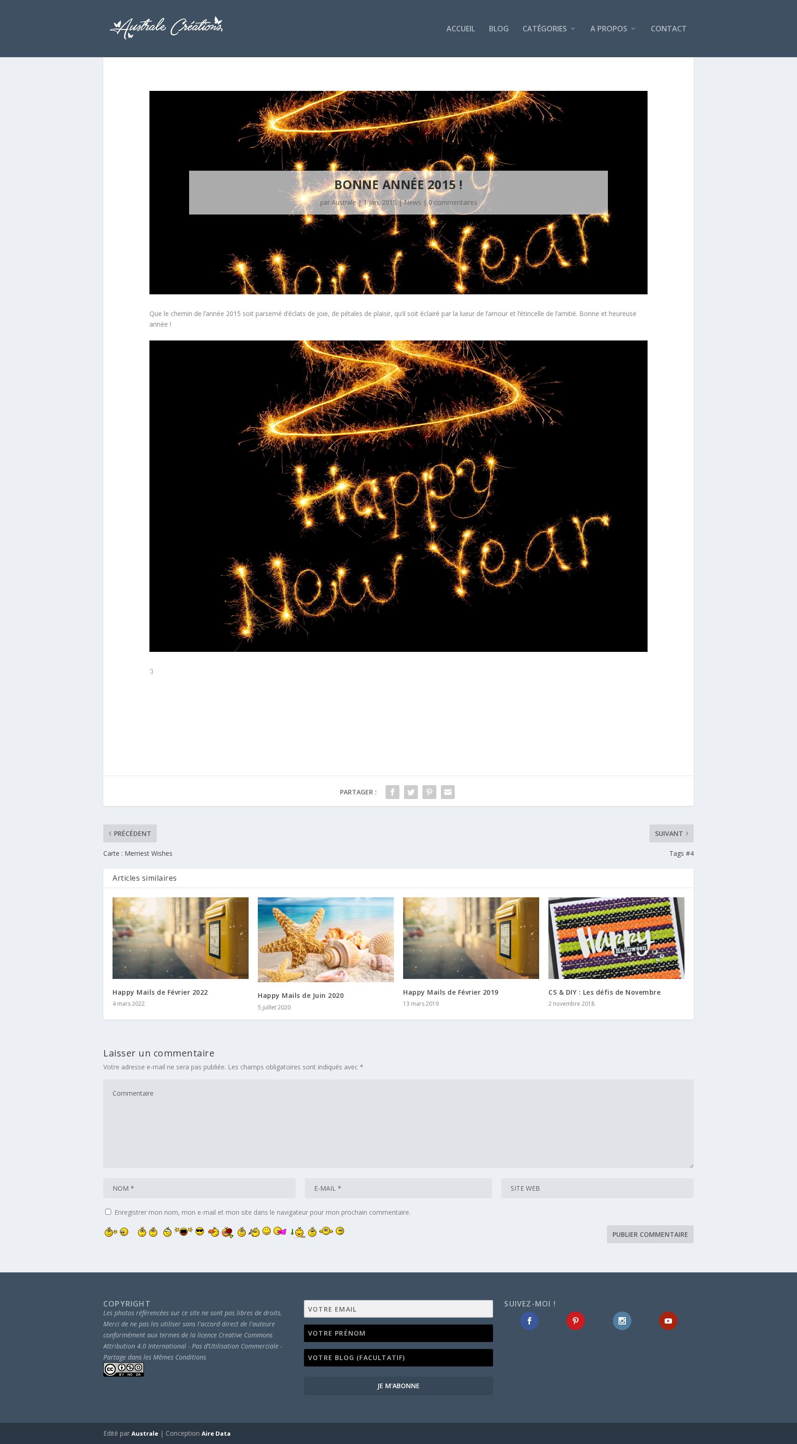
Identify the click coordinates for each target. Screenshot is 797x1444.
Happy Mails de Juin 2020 (301, 995)
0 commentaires (452, 202)
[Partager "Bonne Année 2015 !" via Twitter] (411, 792)
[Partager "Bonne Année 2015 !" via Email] (448, 792)
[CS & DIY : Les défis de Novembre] (616, 938)
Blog (499, 29)
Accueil (460, 29)
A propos (608, 29)
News (412, 202)
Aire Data (216, 1433)
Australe (344, 202)
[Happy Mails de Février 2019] (471, 938)
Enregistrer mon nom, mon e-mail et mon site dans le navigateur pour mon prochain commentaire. (262, 1212)
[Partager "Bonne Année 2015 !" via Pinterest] (429, 792)
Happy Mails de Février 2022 (160, 992)
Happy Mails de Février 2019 (451, 992)
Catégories (545, 29)
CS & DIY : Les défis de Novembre (604, 992)
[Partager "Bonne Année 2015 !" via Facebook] (392, 792)
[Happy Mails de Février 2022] (181, 938)
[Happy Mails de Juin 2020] (326, 939)
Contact (669, 29)
